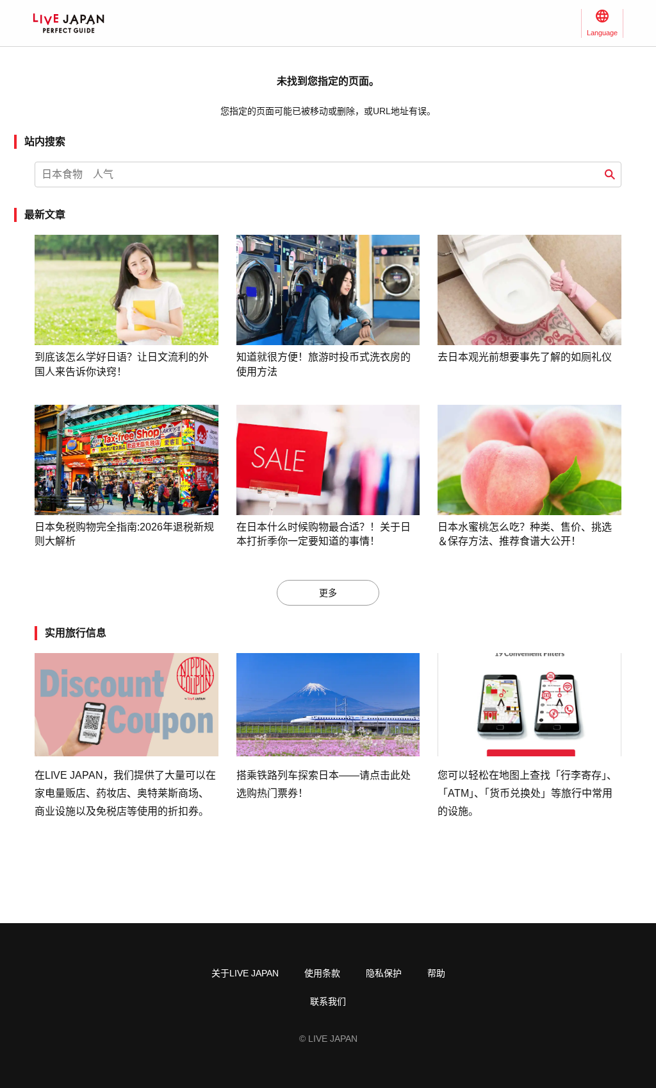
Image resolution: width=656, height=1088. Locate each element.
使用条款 (322, 973)
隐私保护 (384, 973)
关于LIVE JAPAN (245, 973)
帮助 (436, 973)
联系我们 (328, 1001)
